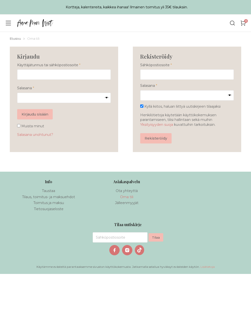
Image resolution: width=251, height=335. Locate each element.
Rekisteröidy (156, 138)
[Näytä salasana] (106, 97)
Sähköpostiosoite (164, 65)
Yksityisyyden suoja (156, 124)
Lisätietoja (208, 267)
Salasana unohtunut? (35, 134)
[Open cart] (243, 23)
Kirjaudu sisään (35, 114)
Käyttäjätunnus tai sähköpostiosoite (57, 65)
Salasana (33, 88)
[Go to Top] (241, 325)
